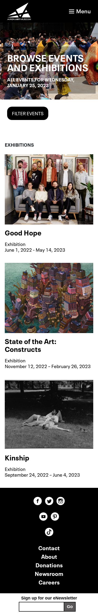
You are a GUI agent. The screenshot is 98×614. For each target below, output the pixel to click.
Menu (83, 10)
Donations (49, 564)
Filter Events (28, 112)
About (49, 556)
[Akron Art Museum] (21, 11)
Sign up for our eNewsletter (49, 598)
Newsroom (49, 573)
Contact (49, 547)
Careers (49, 582)
